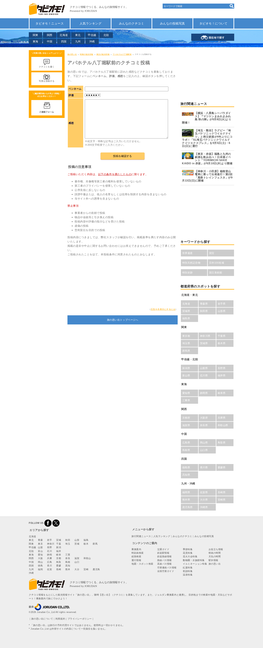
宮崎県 (222, 499)
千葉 (58, 543)
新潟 (58, 547)
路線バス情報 (164, 560)
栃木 (86, 543)
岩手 (49, 540)
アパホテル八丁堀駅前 (122, 54)
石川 (49, 551)
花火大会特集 (190, 556)
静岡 (49, 554)
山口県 (204, 450)
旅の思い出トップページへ (122, 319)
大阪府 (204, 417)
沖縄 (92, 41)
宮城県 (186, 311)
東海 (35, 41)
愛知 (40, 554)
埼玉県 (186, 343)
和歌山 (87, 558)
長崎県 (222, 492)
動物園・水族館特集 (194, 560)
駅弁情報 (213, 560)
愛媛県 (222, 467)
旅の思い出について (42, 618)
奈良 (67, 558)
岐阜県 (222, 393)
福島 (86, 540)
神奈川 (50, 543)
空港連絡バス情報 (167, 567)
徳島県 (186, 467)
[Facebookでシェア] (48, 523)
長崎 (58, 569)
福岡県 (186, 492)
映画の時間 (215, 553)
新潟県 (186, 368)
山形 (76, 540)
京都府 (186, 417)
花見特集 (188, 553)
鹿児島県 (187, 507)
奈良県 (204, 425)
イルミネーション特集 (195, 563)
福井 (58, 551)
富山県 (186, 375)
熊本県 (186, 499)
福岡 (40, 569)
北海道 (64, 35)
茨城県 (204, 343)
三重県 (186, 400)
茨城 (76, 543)
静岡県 (204, 393)
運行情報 (136, 560)
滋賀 (76, 558)
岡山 (40, 562)
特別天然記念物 (191, 262)
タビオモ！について (213, 23)
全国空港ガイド (165, 571)
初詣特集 (188, 571)
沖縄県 (204, 507)
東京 (40, 543)
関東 (35, 35)
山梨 (40, 547)
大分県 (204, 499)
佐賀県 (204, 492)
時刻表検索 (138, 553)
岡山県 (204, 442)
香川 (49, 565)
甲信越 (92, 35)
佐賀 (49, 569)
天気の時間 (215, 556)
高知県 (186, 474)
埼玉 (67, 543)
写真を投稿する (47, 81)
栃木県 (222, 343)
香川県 (204, 467)
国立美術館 (215, 272)
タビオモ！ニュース (49, 23)
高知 (67, 565)
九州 (78, 41)
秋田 (67, 540)
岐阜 (58, 554)
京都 (58, 558)
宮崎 (86, 569)
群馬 (95, 543)
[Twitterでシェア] (56, 523)
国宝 (211, 253)
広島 (49, 562)
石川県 (204, 375)
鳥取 (58, 562)
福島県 (186, 318)
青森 (40, 540)
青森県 (204, 303)
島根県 (186, 450)
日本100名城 (216, 262)
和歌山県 (223, 425)
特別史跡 (187, 272)
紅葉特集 (188, 567)
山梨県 (204, 368)
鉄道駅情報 (163, 553)
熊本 (67, 569)
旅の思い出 (72, 54)
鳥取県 (222, 442)
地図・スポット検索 (142, 563)
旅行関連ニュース (141, 536)
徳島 (40, 565)
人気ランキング (91, 23)
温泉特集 (188, 574)
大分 (76, 569)
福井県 (222, 375)
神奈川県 (205, 335)
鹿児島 (96, 569)
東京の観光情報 (103, 54)
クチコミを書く (47, 66)
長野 (49, 547)
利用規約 (60, 618)
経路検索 (136, 556)
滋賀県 (186, 425)
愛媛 (58, 565)
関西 (49, 35)
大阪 (40, 558)
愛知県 (186, 393)
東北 (78, 35)
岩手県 (222, 303)
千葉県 (222, 335)
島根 (67, 562)
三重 (67, 554)
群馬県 (186, 350)
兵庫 (49, 558)
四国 (64, 41)
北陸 (106, 35)
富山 (40, 551)
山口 (76, 562)
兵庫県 (222, 417)
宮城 (58, 540)
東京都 (186, 335)
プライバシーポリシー (80, 618)
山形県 (222, 311)
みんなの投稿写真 (172, 23)
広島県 (186, 442)
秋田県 (204, 311)
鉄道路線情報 (164, 556)
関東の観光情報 (86, 54)
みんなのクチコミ (131, 23)
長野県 (222, 368)
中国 (49, 41)
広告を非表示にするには (163, 309)
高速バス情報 (164, 563)
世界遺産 (187, 253)
